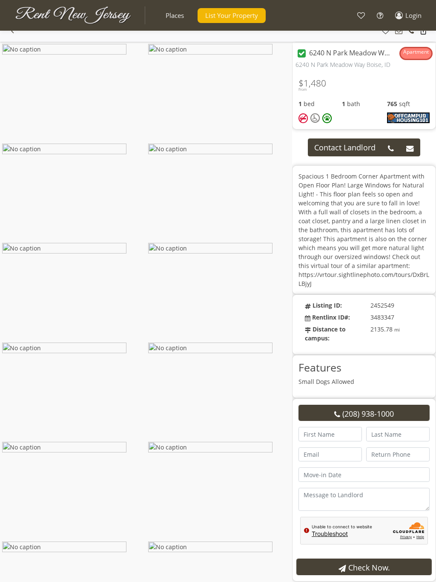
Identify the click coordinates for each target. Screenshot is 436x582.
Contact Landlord (345, 147)
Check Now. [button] (368, 567)
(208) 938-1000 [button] (367, 414)
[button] (175, 15)
